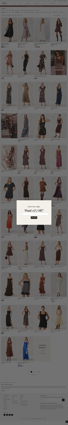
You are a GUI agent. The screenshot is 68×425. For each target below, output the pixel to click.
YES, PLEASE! (34, 217)
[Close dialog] (50, 201)
